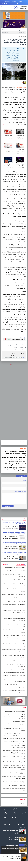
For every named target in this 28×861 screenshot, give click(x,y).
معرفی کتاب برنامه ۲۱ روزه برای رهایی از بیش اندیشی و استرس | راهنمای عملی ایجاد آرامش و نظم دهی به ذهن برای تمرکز (13, 671)
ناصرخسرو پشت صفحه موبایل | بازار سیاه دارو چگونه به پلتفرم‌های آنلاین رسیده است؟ (14, 543)
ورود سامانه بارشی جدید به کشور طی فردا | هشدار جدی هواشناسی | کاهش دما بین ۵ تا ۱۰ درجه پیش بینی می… (15, 468)
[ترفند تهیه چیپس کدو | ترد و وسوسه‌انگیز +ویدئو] (23, 850)
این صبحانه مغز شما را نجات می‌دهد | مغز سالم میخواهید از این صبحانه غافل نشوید (13, 650)
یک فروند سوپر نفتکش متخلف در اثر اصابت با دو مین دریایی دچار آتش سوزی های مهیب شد (14, 611)
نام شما (24, 480)
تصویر (6, 817)
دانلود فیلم (22, 803)
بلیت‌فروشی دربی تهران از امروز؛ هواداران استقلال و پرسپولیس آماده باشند (13, 590)
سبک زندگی (14, 817)
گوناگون (6, 813)
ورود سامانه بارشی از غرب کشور (17, 461)
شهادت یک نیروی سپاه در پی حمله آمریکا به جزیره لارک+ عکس (13, 594)
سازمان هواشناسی (21, 87)
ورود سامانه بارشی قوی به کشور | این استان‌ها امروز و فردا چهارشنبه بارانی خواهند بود (14, 458)
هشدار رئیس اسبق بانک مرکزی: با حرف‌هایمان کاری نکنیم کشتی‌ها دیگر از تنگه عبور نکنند (14, 686)
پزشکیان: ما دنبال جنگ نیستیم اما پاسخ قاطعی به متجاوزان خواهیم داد (14, 631)
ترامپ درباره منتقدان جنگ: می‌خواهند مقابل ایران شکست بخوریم (14, 625)
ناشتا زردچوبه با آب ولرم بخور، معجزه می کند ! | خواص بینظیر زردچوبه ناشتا (11, 857)
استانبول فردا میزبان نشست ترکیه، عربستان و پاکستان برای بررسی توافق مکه (14, 691)
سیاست (25, 817)
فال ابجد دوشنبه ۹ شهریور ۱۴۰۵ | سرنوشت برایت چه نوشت (13, 675)
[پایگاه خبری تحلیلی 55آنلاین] (19, 7)
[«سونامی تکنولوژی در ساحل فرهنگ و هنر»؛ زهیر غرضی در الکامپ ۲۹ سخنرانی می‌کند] (22, 527)
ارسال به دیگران (21, 32)
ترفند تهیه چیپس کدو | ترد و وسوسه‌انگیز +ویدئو (10, 849)
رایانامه (25, 486)
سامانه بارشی (22, 345)
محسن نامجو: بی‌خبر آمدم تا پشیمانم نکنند (17, 661)
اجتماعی (15, 809)
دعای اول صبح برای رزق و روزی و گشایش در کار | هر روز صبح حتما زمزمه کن (14, 656)
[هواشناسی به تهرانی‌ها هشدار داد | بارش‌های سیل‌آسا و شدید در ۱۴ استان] (14, 355)
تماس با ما (14, 1)
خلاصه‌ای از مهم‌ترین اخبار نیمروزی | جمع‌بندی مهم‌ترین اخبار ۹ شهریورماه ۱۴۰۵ (13, 575)
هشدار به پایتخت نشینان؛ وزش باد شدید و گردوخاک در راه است (14, 584)
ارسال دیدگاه (7, 506)
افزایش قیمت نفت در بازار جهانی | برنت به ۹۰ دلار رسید (15, 567)
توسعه (25, 809)
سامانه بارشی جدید (12, 345)
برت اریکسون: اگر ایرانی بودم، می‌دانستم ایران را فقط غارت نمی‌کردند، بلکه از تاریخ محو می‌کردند (14, 533)
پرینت (15, 32)
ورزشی (6, 809)
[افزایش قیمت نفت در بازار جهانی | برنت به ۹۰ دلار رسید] (22, 831)
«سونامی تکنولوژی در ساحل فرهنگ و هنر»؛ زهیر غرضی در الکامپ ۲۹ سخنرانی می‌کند (14, 680)
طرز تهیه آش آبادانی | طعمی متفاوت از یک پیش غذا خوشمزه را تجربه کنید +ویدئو (13, 665)
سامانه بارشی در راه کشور (19, 347)
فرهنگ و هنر (14, 813)
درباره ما (21, 1)
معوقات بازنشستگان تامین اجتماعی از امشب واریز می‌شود (14, 597)
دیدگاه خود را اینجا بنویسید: (20, 491)
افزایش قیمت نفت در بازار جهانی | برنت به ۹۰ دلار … (11, 831)
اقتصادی (24, 813)
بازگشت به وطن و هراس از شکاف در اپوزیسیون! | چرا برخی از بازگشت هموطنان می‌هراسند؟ (14, 553)
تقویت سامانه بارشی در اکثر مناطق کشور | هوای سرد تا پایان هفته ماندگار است (15, 464)
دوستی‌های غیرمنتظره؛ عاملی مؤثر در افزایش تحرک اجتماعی (14, 601)
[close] (26, 853)
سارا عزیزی (19, 83)
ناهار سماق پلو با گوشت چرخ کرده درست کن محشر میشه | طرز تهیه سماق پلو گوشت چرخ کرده (14, 606)
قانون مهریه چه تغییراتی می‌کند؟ (19, 579)
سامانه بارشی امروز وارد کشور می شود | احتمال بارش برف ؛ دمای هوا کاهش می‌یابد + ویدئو (15, 453)
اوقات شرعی (7, 1)
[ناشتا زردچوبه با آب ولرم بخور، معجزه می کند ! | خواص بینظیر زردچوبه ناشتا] (24, 857)
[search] (1, 9)
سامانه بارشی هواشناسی (19, 350)
